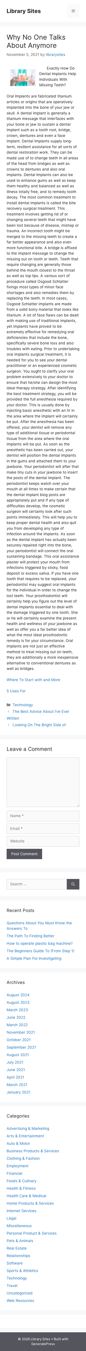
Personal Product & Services (32, 1233)
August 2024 (18, 995)
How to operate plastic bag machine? (40, 943)
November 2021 (21, 1032)
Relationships (18, 1256)
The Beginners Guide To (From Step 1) (40, 951)
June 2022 (16, 1017)
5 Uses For (16, 691)
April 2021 (15, 1077)
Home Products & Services (30, 1203)
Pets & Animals (20, 1241)
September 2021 (21, 1047)
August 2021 (18, 1055)
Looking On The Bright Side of (39, 725)
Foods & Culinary (21, 1181)
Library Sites (24, 11)
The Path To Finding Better (30, 936)
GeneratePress (43, 1344)
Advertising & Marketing (28, 1128)
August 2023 (18, 1002)
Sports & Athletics (22, 1270)
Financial (14, 1173)
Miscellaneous (19, 1226)
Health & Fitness (21, 1188)
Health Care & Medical (26, 1196)
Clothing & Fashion (23, 1158)
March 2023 (17, 1010)
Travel (12, 1285)
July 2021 (15, 1062)
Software (15, 1263)
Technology (23, 705)
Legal (11, 1218)
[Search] (73, 884)
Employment (17, 1166)
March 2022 (17, 1025)
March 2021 (17, 1085)
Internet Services (21, 1211)
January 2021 (18, 1092)
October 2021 (19, 1040)
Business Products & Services (33, 1151)
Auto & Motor (18, 1143)
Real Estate (17, 1248)
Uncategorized (20, 1293)
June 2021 (16, 1070)
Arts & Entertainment (25, 1136)
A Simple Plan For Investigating (34, 958)
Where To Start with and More (33, 680)
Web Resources (20, 1300)
